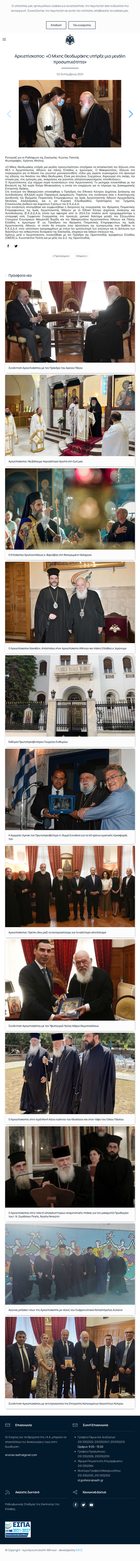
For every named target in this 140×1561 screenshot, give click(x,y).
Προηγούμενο (61, 256)
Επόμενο (81, 256)
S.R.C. (79, 1550)
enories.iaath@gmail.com (21, 1455)
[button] (131, 114)
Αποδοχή (56, 25)
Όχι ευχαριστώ (82, 25)
